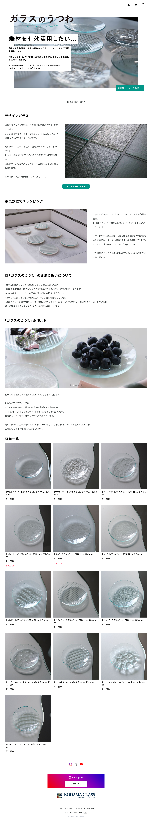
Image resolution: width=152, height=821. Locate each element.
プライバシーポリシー (65, 808)
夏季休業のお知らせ (77, 102)
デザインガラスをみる (76, 186)
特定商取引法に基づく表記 (85, 808)
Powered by (73, 817)
